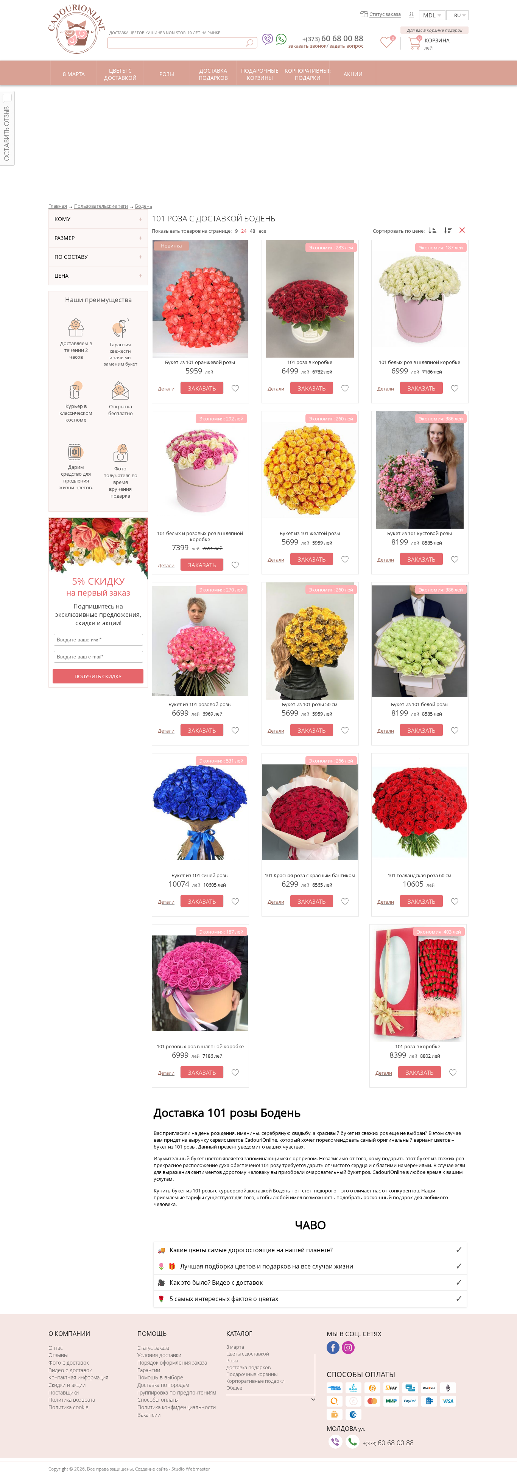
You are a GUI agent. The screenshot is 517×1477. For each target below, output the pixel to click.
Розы (232, 1360)
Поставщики (63, 1392)
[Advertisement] (258, 142)
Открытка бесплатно (120, 410)
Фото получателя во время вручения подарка (120, 482)
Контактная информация (78, 1377)
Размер (65, 237)
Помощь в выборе (160, 1377)
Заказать (202, 388)
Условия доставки (159, 1355)
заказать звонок (307, 45)
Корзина (437, 40)
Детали (166, 388)
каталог (239, 1333)
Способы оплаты (158, 1399)
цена (62, 275)
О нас (55, 1347)
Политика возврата (71, 1399)
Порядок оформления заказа (172, 1362)
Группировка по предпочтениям (176, 1392)
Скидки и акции (67, 1384)
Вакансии (148, 1414)
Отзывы (58, 1355)
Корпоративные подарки (255, 1380)
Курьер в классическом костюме (75, 413)
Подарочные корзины (251, 1374)
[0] (386, 46)
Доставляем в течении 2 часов (76, 350)
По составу (71, 256)
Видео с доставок (70, 1370)
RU (457, 15)
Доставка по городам (163, 1384)
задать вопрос (346, 45)
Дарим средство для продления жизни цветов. (76, 477)
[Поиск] (249, 43)
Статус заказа (153, 1347)
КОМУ (62, 219)
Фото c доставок (68, 1362)
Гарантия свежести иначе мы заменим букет (120, 354)
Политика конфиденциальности (176, 1407)
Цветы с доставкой (247, 1353)
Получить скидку (98, 676)
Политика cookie (68, 1407)
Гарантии (148, 1370)
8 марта (235, 1346)
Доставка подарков (248, 1367)
